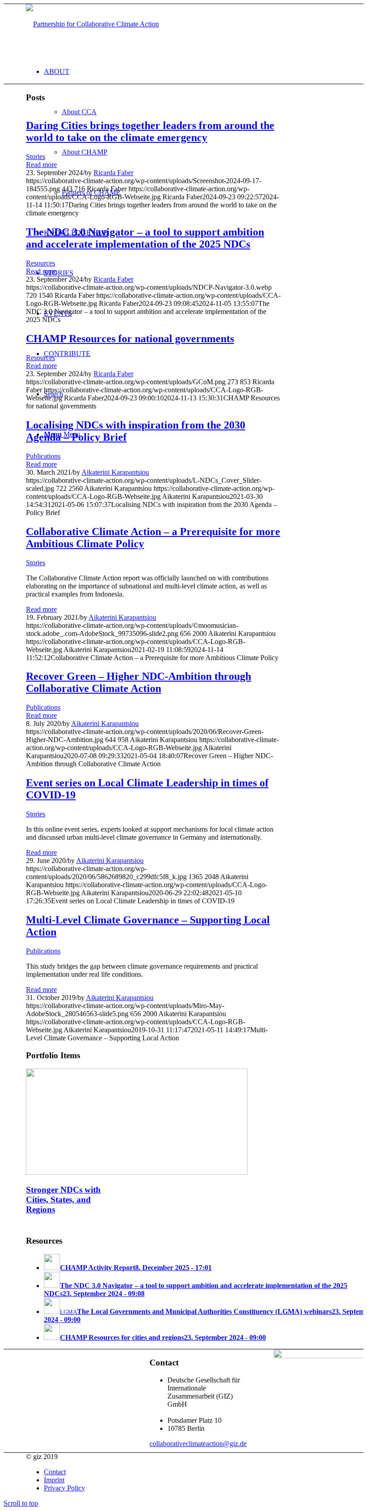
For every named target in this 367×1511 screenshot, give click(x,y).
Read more (41, 164)
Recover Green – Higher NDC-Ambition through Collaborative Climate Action (138, 682)
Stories (35, 156)
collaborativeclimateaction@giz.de (198, 1443)
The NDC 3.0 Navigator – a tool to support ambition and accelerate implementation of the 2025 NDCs (145, 238)
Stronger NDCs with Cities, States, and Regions (63, 1199)
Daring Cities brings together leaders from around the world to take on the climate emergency (150, 131)
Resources (40, 263)
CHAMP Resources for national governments (130, 338)
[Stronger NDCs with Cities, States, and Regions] (137, 1172)
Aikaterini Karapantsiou (115, 472)
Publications (43, 456)
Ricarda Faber (113, 172)
